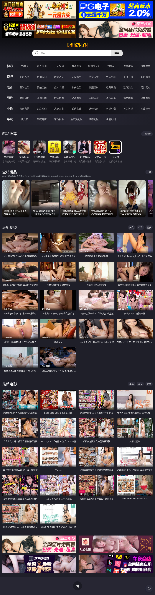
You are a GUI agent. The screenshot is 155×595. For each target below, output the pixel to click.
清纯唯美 (111, 98)
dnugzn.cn (77, 45)
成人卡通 (59, 87)
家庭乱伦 (42, 108)
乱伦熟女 (128, 87)
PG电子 (24, 66)
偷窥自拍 (24, 98)
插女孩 (24, 119)
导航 (10, 119)
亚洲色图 (42, 98)
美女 (131, 227)
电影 (10, 87)
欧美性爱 (76, 87)
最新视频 (9, 227)
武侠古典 (76, 108)
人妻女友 (59, 108)
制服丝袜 (94, 87)
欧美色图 (59, 98)
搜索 (116, 53)
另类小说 (111, 108)
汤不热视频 (76, 119)
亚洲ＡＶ (24, 76)
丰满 (131, 384)
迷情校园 (94, 108)
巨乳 (140, 227)
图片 (10, 98)
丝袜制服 (111, 76)
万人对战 (59, 66)
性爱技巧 (145, 108)
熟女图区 (128, 98)
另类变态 (145, 87)
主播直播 (128, 76)
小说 (10, 109)
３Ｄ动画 (76, 76)
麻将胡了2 (93, 66)
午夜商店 (42, 119)
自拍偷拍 (42, 76)
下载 (149, 172)
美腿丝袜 (94, 98)
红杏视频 (94, 119)
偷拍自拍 (42, 87)
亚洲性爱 (24, 87)
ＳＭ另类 (145, 76)
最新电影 (9, 383)
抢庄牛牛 (145, 66)
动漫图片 (76, 98)
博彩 (10, 66)
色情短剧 (111, 119)
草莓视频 (59, 119)
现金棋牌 (128, 66)
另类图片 (145, 98)
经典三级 (111, 87)
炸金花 (111, 66)
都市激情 (24, 108)
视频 (10, 77)
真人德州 (42, 66)
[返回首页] (149, 588)
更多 (149, 227)
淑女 (140, 384)
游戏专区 (76, 66)
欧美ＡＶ (59, 76)
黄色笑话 (128, 108)
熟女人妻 (94, 76)
